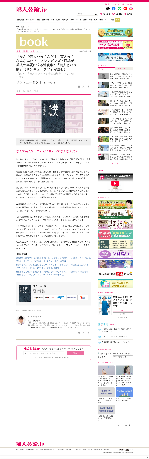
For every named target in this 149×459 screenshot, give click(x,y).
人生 (35, 91)
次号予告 (122, 314)
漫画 (72, 20)
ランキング (30, 20)
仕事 (29, 91)
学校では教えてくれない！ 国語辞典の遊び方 (47, 327)
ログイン (129, 14)
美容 (90, 20)
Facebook (88, 87)
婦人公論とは (20, 449)
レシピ (78, 20)
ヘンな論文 (70, 327)
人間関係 (65, 20)
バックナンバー (122, 317)
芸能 (38, 20)
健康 (84, 20)
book (27, 27)
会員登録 (118, 14)
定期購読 (129, 4)
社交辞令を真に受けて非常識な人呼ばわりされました (117, 330)
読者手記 (45, 20)
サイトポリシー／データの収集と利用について (40, 449)
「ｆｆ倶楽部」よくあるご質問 (82, 449)
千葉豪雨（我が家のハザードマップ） (116, 342)
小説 (112, 20)
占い (106, 20)
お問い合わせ (98, 449)
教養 (101, 20)
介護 (52, 20)
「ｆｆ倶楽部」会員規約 (63, 449)
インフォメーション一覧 (122, 425)
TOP (17, 27)
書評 (18, 91)
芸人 (24, 91)
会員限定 (20, 20)
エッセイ (39, 51)
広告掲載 (106, 449)
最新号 (106, 4)
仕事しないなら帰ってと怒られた (114, 336)
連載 (117, 20)
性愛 (95, 20)
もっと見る (116, 163)
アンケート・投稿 (118, 4)
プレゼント (106, 14)
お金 (58, 20)
